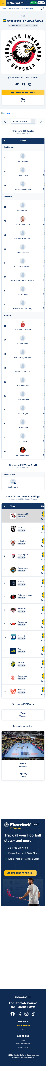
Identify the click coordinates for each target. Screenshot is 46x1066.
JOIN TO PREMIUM (23, 1025)
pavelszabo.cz (28, 1058)
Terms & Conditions (23, 1044)
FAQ (23, 1029)
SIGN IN (33, 3)
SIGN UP (41, 3)
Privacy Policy (23, 1047)
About (23, 1040)
